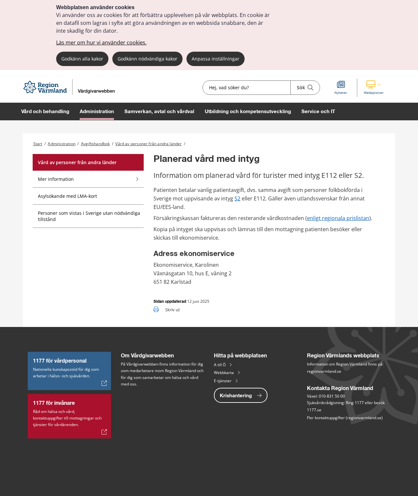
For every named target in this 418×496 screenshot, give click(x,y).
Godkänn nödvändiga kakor (147, 59)
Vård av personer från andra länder (148, 143)
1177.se (314, 410)
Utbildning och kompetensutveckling (248, 111)
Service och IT (318, 111)
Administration (97, 111)
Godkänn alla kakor (82, 59)
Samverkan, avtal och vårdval (159, 111)
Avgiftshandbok (95, 143)
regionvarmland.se (324, 371)
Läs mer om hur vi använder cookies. (101, 42)
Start (37, 143)
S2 (237, 198)
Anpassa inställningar (215, 59)
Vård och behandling (45, 111)
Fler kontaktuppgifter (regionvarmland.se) (345, 417)
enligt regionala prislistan (338, 218)
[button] (373, 87)
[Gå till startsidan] (71, 93)
